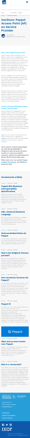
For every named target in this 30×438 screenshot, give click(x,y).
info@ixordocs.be (7, 406)
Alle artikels (13, 12)
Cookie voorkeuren (7, 417)
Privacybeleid (5, 412)
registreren (4, 138)
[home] (3, 2)
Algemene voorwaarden (8, 415)
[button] (26, 2)
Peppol (20, 12)
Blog (2, 12)
